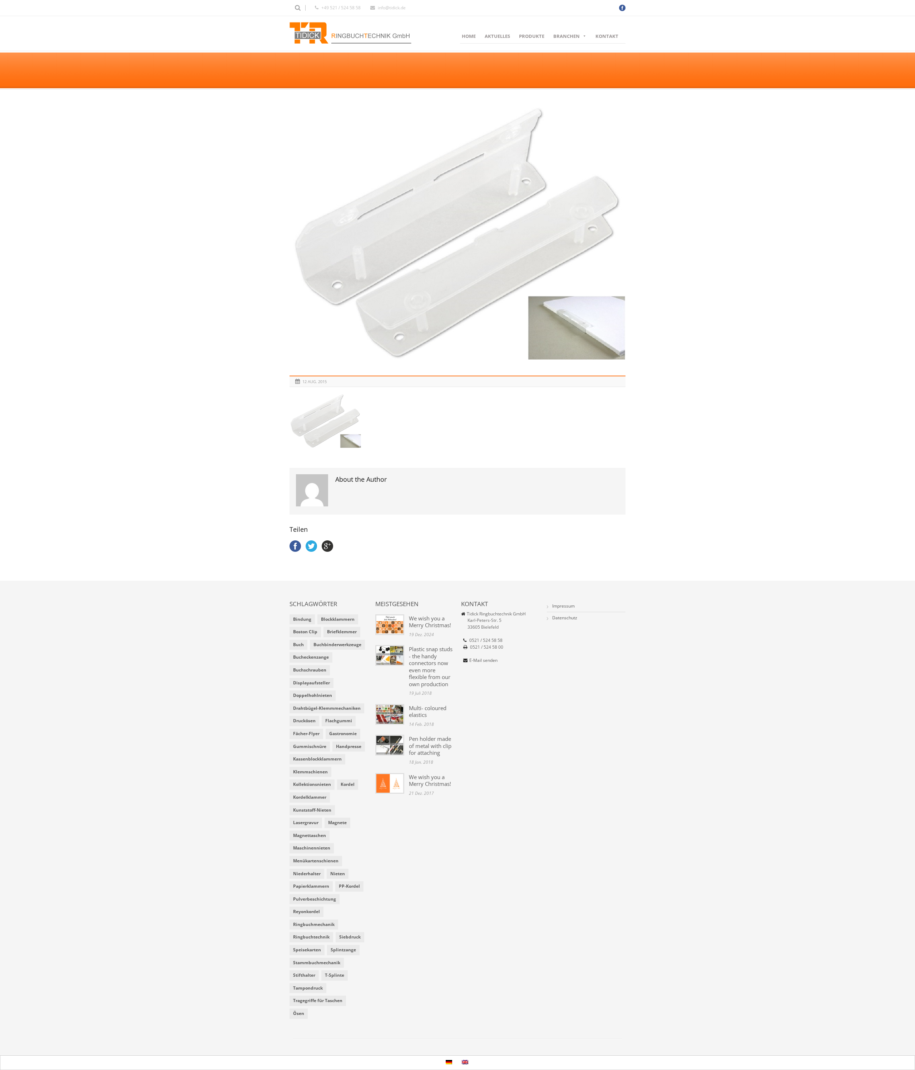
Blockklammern (338, 619)
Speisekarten (307, 950)
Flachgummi (338, 721)
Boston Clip (305, 632)
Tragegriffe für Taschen (317, 1000)
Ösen (298, 1013)
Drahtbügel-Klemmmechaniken (327, 708)
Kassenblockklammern (317, 759)
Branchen (566, 36)
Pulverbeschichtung (314, 899)
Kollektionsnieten (312, 784)
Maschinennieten (311, 848)
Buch (298, 644)
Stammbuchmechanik (316, 963)
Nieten (337, 874)
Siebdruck (350, 937)
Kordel (348, 784)
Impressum (563, 606)
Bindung (302, 619)
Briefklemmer (342, 632)
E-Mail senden (483, 660)
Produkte (531, 36)
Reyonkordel (306, 911)
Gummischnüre (309, 746)
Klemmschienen (310, 772)
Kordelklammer (309, 797)
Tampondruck (308, 988)
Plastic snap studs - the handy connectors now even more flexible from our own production (430, 666)
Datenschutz (564, 618)
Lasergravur (305, 822)
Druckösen (304, 721)
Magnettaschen (309, 835)
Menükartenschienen (315, 861)
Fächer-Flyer (306, 733)
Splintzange (343, 950)
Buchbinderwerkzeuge (337, 644)
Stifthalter (304, 975)
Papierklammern (311, 886)
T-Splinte (334, 975)
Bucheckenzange (311, 657)
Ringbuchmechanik (314, 924)
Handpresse (348, 746)
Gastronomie (343, 733)
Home (469, 36)
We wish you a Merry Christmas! (430, 622)
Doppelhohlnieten (312, 695)
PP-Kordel (349, 886)
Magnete (337, 822)
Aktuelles (497, 36)
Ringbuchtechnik (311, 937)
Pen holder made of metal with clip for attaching (430, 745)
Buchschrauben (309, 670)
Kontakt (606, 36)
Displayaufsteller (311, 683)
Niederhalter (307, 874)
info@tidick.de (392, 8)
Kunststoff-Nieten (312, 810)
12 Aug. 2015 (314, 381)
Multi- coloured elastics (427, 711)
